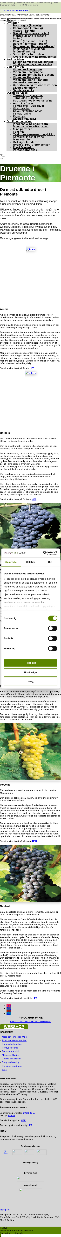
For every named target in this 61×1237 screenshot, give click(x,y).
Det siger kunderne (26, 142)
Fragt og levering (11, 1062)
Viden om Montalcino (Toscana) (34, 74)
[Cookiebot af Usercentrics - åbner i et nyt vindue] (43, 553)
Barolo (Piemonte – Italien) (30, 43)
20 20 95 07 (29, 1113)
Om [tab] (50, 562)
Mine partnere (22, 129)
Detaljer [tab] (30, 562)
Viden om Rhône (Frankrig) (30, 79)
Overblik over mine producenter (34, 56)
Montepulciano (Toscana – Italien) (30, 37)
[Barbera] (30, 373)
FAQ (4, 1069)
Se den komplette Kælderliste (33, 61)
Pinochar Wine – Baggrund (30, 126)
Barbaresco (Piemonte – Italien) (34, 46)
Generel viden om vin (27, 82)
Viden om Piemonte (26, 77)
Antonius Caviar (23, 103)
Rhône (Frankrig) (24, 51)
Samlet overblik (23, 90)
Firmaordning (22, 113)
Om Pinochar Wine (19, 121)
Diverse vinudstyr (24, 118)
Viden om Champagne (28, 72)
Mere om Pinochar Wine (14, 1036)
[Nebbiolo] (30, 901)
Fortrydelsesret (10, 1047)
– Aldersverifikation (9, 1055)
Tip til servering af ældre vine (32, 64)
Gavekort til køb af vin (27, 111)
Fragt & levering (23, 147)
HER (29, 1125)
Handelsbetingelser (12, 1044)
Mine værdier (22, 139)
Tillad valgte (30, 672)
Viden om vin (15, 66)
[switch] (52, 628)
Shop (10, 20)
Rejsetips (19, 116)
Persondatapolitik (25, 150)
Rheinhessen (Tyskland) (29, 49)
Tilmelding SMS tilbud (27, 98)
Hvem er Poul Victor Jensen (31, 144)
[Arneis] (30, 249)
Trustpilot (4, 1209)
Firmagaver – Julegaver (28, 105)
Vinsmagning (21, 108)
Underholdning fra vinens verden (35, 85)
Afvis (31, 681)
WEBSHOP (14, 1026)
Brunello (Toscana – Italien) (31, 33)
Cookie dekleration (11, 1058)
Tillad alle (30, 662)
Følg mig (19, 131)
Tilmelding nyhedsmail (28, 95)
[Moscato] (30, 779)
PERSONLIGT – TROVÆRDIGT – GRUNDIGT (30, 1021)
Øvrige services (17, 92)
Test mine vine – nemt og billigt (34, 134)
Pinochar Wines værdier (14, 1040)
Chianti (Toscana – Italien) (30, 41)
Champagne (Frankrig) (28, 28)
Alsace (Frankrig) (24, 30)
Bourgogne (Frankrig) (27, 25)
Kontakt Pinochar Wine (28, 136)
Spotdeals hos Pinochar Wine (33, 100)
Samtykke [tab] (11, 562)
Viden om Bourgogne (27, 69)
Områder (13, 22)
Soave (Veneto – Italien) (29, 54)
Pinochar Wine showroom (30, 123)
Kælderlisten (15, 59)
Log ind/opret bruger (15, 10)
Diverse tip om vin (25, 87)
